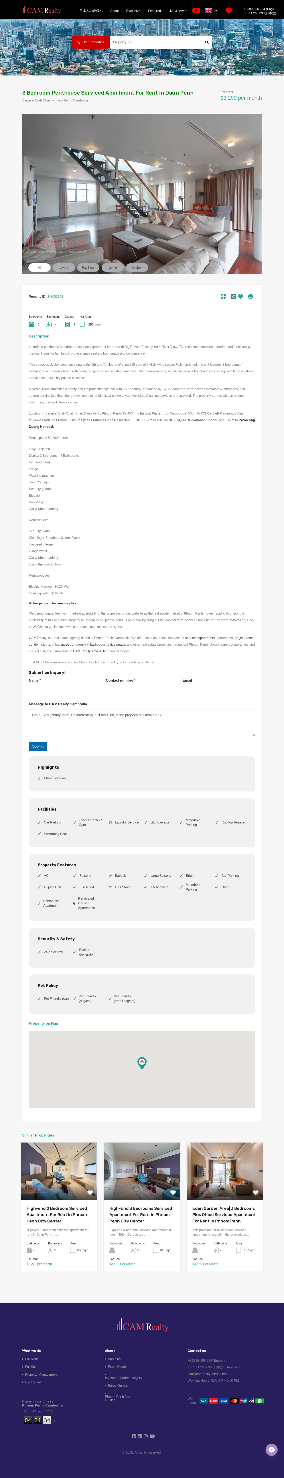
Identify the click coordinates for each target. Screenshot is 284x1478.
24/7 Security (53, 952)
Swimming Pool (55, 834)
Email (187, 680)
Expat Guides (118, 1366)
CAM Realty (38, 638)
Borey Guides (118, 1385)
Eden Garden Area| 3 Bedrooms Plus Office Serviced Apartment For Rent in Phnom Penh (224, 1215)
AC (46, 875)
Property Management (41, 1374)
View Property (59, 1188)
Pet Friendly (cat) (56, 998)
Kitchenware (159, 887)
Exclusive (133, 11)
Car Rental (33, 1382)
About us (114, 1359)
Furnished (86, 887)
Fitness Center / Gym (90, 822)
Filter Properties (92, 42)
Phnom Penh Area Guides (118, 1398)
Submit (38, 746)
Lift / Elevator (159, 822)
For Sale (31, 1366)
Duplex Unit (52, 887)
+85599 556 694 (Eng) (258, 9)
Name (35, 680)
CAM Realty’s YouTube (90, 651)
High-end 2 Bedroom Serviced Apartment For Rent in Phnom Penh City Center (57, 1215)
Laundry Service (127, 822)
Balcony (85, 875)
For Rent (31, 1359)
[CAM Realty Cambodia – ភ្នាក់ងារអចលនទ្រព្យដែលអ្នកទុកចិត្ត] (42, 9)
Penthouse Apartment (51, 903)
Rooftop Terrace (233, 822)
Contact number (120, 680)
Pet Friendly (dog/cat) (87, 998)
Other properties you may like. (53, 603)
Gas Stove (122, 887)
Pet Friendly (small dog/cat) (124, 998)
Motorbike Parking (193, 822)
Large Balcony (160, 875)
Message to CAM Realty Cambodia (58, 704)
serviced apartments (200, 638)
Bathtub (120, 875)
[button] (142, 1063)
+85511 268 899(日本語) (259, 13)
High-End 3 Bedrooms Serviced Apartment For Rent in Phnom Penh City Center (140, 1215)
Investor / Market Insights (123, 1377)
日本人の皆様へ (91, 11)
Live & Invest (177, 11)
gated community (73, 644)
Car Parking (52, 822)
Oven (225, 887)
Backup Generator (86, 952)
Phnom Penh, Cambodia (42, 1403)
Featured (154, 11)
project (240, 638)
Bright (190, 875)
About (114, 11)
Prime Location (55, 778)
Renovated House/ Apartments (86, 903)
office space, (117, 644)
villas (90, 644)
